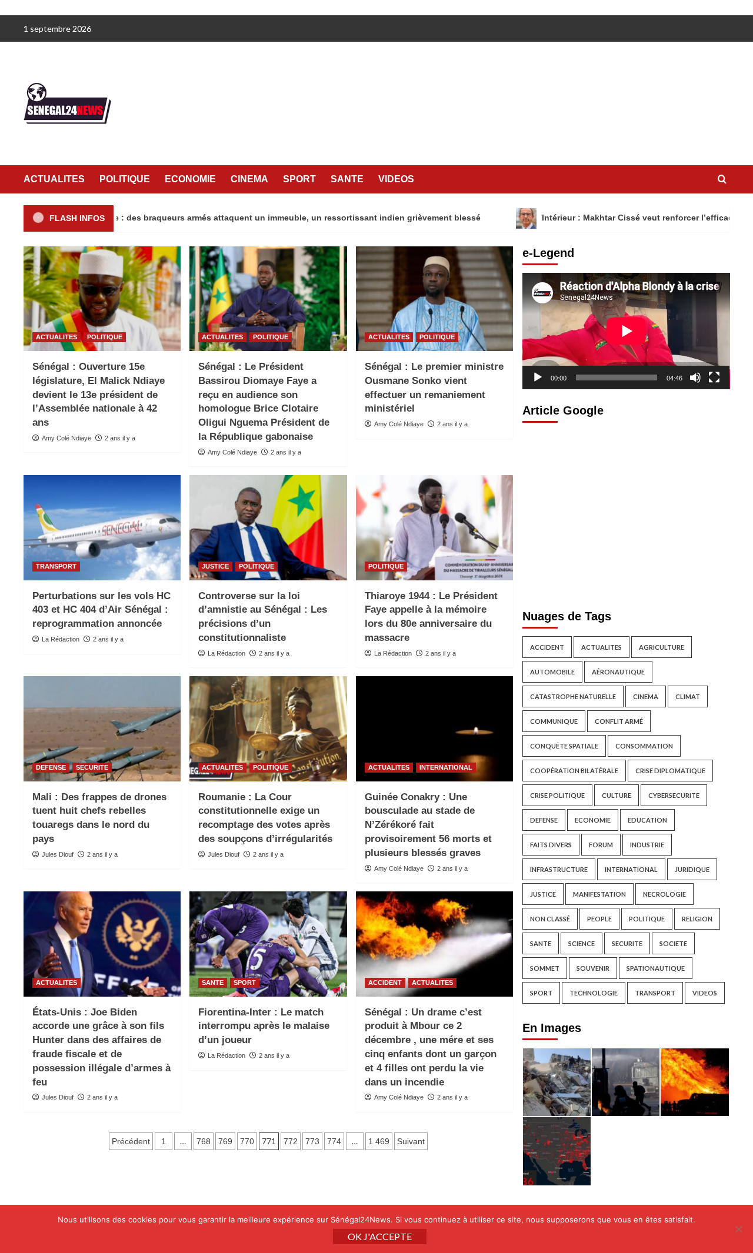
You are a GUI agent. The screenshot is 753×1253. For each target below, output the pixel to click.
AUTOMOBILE (552, 672)
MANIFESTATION (599, 894)
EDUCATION (647, 820)
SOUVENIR (593, 968)
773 (312, 1141)
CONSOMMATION (644, 746)
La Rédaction (60, 639)
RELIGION (697, 919)
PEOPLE (599, 919)
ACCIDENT (385, 982)
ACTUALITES (54, 179)
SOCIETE (673, 943)
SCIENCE (581, 943)
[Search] (722, 179)
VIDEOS (396, 179)
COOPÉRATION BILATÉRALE (574, 770)
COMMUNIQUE (554, 721)
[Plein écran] (714, 377)
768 (203, 1141)
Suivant (411, 1141)
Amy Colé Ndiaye (66, 438)
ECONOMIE (190, 179)
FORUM (601, 844)
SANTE (347, 179)
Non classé (550, 919)
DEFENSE (51, 767)
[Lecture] (538, 377)
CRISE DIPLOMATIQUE (670, 770)
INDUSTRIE (647, 844)
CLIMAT (687, 696)
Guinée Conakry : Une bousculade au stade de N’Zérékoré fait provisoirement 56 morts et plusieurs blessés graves (428, 824)
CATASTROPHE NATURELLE (573, 696)
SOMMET (544, 968)
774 (334, 1141)
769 (225, 1141)
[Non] (738, 1229)
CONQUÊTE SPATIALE (564, 746)
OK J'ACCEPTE (380, 1236)
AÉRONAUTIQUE (618, 672)
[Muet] (695, 377)
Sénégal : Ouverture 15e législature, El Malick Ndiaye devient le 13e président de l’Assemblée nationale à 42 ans (98, 394)
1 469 (378, 1141)
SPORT (299, 179)
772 (291, 1141)
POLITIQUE (124, 179)
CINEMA (249, 179)
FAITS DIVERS (551, 844)
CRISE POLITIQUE (557, 795)
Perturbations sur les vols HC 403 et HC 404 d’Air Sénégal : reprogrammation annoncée (101, 610)
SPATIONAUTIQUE (656, 968)
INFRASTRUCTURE (559, 869)
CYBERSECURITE (673, 795)
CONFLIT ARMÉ (619, 721)
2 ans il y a (120, 438)
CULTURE (616, 795)
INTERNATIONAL (445, 767)
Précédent (131, 1141)
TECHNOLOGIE (593, 993)
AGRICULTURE (661, 647)
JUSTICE (215, 566)
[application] (626, 331)
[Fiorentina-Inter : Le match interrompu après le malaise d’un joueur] (267, 943)
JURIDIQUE (692, 869)
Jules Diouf (58, 854)
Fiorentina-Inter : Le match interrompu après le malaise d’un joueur (263, 1026)
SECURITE (92, 767)
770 (247, 1141)
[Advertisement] (626, 512)
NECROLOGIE (664, 894)
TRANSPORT (56, 566)
